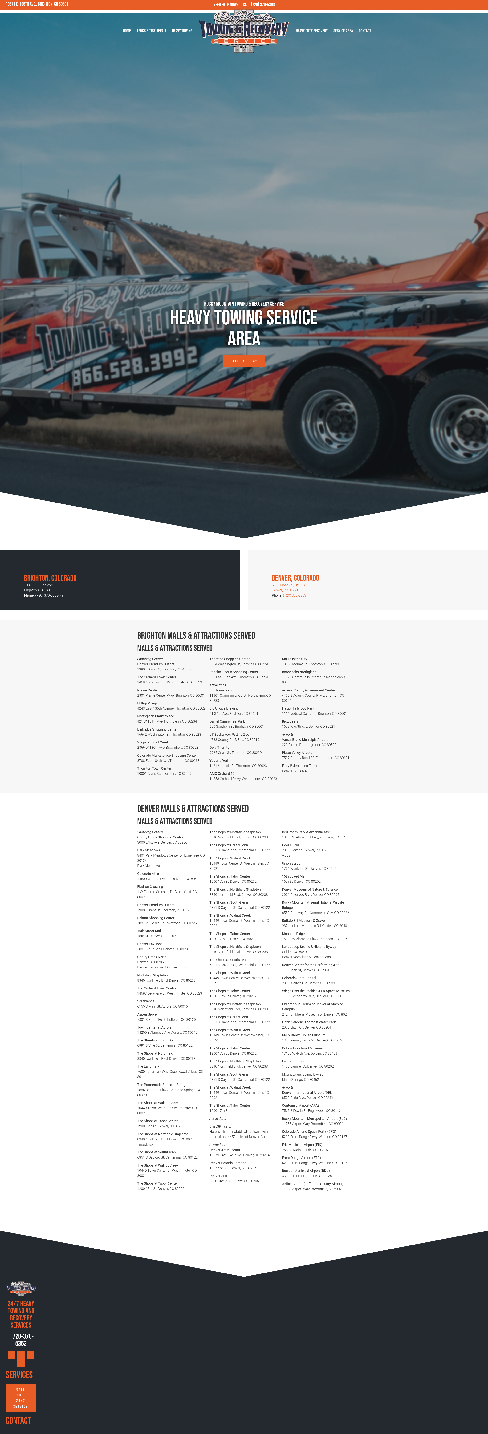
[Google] (458, 5)
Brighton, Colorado (50, 578)
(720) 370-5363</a (49, 595)
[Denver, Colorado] (277, 565)
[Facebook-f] (466, 5)
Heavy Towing (182, 31)
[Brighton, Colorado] (29, 565)
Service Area (343, 31)
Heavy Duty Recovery (312, 31)
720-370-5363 (22, 1340)
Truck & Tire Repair (151, 31)
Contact (365, 31)
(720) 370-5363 (263, 5)
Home (127, 31)
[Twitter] (474, 5)
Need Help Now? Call (232, 5)
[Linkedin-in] (483, 5)
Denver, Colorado (295, 578)
